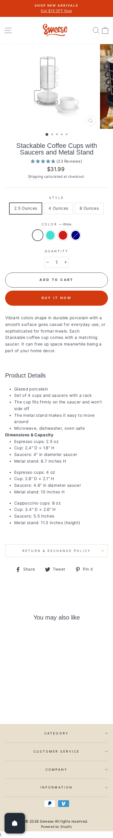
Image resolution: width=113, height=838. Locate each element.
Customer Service (56, 751)
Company (56, 769)
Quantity (56, 251)
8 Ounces (89, 208)
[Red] (28, 702)
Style (56, 197)
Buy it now (57, 298)
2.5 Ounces (25, 208)
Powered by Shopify (56, 826)
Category (56, 733)
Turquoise (50, 235)
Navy (76, 235)
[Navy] (35, 702)
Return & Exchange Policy (56, 551)
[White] (14, 702)
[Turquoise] (21, 702)
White (38, 235)
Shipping (35, 176)
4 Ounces (58, 208)
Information (56, 787)
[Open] (15, 823)
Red (63, 235)
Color (56, 224)
